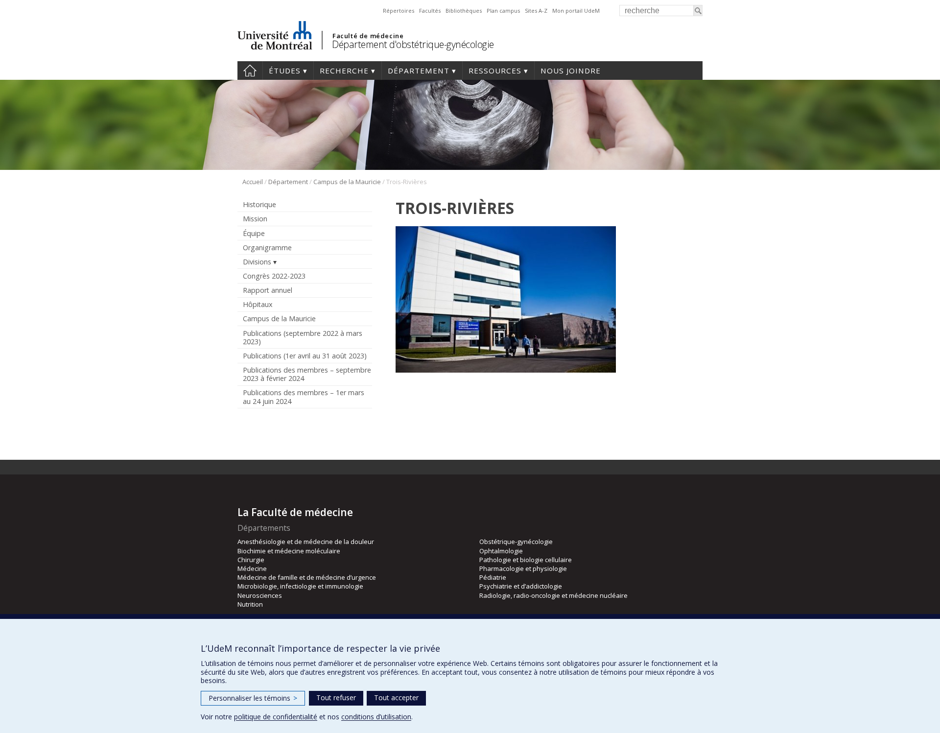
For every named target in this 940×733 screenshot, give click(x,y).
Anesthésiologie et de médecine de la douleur (305, 541)
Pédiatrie (492, 577)
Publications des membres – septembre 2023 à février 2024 (307, 374)
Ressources (495, 70)
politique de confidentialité (275, 716)
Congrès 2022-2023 (274, 276)
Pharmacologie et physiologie (523, 568)
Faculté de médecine (367, 35)
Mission (255, 218)
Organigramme (267, 247)
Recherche (344, 70)
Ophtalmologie (501, 550)
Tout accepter (396, 697)
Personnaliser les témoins (253, 698)
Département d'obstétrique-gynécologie (413, 44)
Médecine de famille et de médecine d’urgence (306, 577)
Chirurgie (250, 559)
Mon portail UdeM (576, 10)
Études (285, 70)
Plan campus (503, 10)
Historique (259, 204)
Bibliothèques (464, 10)
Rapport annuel (267, 290)
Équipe (254, 233)
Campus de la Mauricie (347, 181)
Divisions (257, 261)
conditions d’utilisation (376, 716)
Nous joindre (570, 70)
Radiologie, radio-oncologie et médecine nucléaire (553, 595)
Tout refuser (336, 697)
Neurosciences (259, 595)
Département (418, 70)
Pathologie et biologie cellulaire (525, 559)
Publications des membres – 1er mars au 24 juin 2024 (303, 396)
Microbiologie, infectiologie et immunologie (300, 586)
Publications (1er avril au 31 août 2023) (305, 355)
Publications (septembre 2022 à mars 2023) (302, 337)
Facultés (430, 10)
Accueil (250, 70)
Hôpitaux (257, 304)
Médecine (252, 568)
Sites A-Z (536, 10)
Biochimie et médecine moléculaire (288, 550)
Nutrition (250, 604)
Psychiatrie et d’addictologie (520, 586)
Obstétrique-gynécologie (516, 541)
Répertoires (398, 10)
